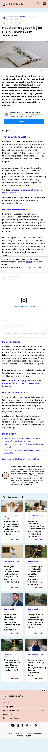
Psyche (22, 17)
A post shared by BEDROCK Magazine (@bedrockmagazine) (24, 333)
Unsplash (43, 70)
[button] (41, 703)
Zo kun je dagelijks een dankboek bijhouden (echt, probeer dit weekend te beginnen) (21, 383)
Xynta (28, 736)
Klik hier (29, 261)
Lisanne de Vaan (12, 17)
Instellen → (24, 122)
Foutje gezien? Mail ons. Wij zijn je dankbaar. (21, 459)
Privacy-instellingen (11, 718)
